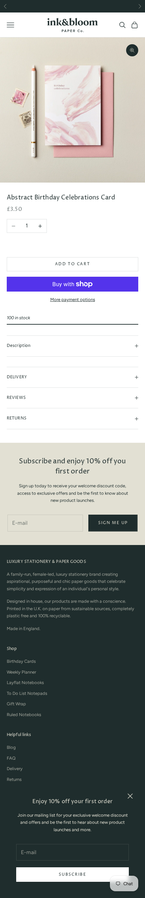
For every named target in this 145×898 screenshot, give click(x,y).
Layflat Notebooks (25, 682)
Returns (14, 779)
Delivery (15, 768)
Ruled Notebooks (24, 714)
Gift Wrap (16, 703)
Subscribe (72, 874)
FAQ (11, 758)
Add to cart (72, 264)
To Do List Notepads (27, 693)
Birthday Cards (21, 661)
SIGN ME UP (113, 523)
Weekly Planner (21, 672)
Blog (11, 747)
